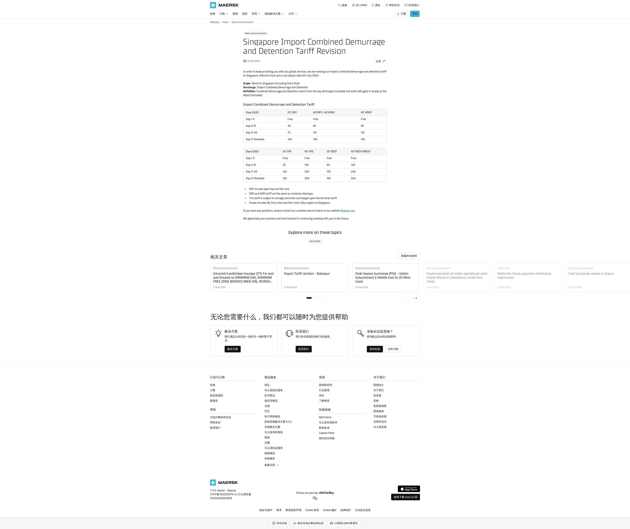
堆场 (267, 437)
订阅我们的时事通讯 (346, 523)
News (225, 22)
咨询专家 (281, 523)
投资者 (377, 395)
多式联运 (269, 395)
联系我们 (414, 5)
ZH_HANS (361, 5)
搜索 (344, 5)
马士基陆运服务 (273, 447)
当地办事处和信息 (220, 417)
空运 (267, 411)
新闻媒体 (378, 411)
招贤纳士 (378, 385)
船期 (235, 13)
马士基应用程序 (328, 422)
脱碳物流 (269, 453)
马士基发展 (380, 426)
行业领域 (324, 390)
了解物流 (324, 400)
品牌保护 (345, 510)
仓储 (267, 405)
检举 (279, 510)
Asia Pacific (315, 241)
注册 (403, 13)
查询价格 (375, 349)
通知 (375, 4)
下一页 (416, 298)
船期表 (214, 400)
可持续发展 (380, 416)
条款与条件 (266, 510)
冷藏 (267, 442)
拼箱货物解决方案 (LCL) (278, 421)
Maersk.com (348, 210)
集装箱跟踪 (216, 395)
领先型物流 (271, 400)
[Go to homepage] (224, 5)
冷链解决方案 (272, 426)
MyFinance (325, 417)
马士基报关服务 (273, 390)
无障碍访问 (380, 421)
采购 (376, 400)
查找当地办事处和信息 (310, 523)
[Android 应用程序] (405, 497)
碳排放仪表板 (327, 438)
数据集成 (324, 427)
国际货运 (215, 22)
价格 (212, 13)
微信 (315, 498)
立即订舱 (393, 349)
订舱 (222, 13)
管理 (254, 13)
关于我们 (378, 390)
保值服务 (269, 458)
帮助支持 (394, 5)
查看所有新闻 (409, 255)
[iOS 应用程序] (409, 489)
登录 (415, 13)
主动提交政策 (363, 510)
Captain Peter (327, 433)
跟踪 (244, 13)
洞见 (321, 395)
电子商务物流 (272, 416)
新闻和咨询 (325, 385)
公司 (291, 13)
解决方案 (232, 349)
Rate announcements (242, 22)
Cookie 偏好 (329, 510)
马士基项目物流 (273, 432)
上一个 (406, 298)
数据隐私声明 (293, 510)
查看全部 (269, 465)
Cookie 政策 (312, 510)
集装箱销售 (380, 405)
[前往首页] (224, 484)
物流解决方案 (273, 13)
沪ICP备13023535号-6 (223, 494)
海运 (267, 385)
